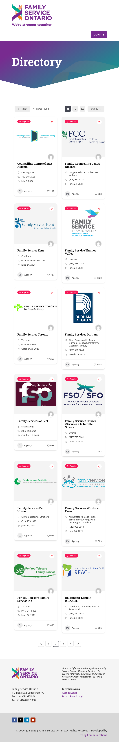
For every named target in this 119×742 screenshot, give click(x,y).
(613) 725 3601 (76, 437)
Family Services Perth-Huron (32, 509)
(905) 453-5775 (28, 431)
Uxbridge (74, 345)
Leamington (75, 522)
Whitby (83, 345)
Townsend (74, 609)
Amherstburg (76, 516)
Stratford (44, 516)
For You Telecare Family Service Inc (33, 599)
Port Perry (93, 342)
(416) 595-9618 (28, 344)
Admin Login (69, 692)
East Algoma (27, 172)
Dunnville (85, 606)
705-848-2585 (28, 176)
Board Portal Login (73, 696)
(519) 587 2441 (76, 613)
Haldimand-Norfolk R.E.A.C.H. (78, 599)
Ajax (71, 340)
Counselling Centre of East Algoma (34, 165)
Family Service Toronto (32, 334)
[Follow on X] (20, 720)
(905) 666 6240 (76, 350)
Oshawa (83, 342)
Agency (28, 191)
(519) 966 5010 (76, 526)
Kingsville (90, 519)
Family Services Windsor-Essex (82, 509)
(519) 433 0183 (76, 263)
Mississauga (27, 426)
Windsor (86, 522)
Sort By (94, 108)
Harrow (80, 519)
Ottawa (72, 432)
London (73, 259)
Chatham (26, 256)
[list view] (75, 109)
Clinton (25, 516)
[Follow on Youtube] (33, 720)
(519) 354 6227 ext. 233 (33, 260)
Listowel (34, 516)
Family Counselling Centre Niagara (82, 165)
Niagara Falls (75, 172)
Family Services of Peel (32, 421)
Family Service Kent (30, 250)
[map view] (82, 109)
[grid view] (68, 109)
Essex (72, 519)
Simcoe (95, 606)
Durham (73, 342)
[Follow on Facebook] (14, 720)
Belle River (89, 516)
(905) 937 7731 (76, 179)
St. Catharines (91, 172)
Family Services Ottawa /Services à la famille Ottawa (80, 424)
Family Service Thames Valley (80, 252)
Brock (92, 340)
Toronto (25, 340)
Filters (24, 108)
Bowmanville (81, 340)
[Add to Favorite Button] (51, 122)
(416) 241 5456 (28, 610)
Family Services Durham (81, 334)
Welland (73, 175)
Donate (99, 34)
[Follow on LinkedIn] (26, 720)
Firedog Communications (92, 735)
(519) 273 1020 (28, 521)
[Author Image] (51, 157)
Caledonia (74, 606)
